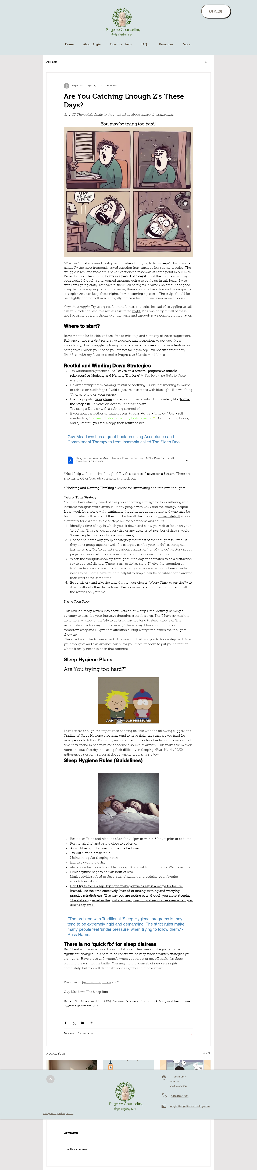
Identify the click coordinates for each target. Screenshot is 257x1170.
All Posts (51, 61)
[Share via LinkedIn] (82, 1023)
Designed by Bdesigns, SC (58, 1113)
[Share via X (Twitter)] (74, 1023)
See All (207, 1053)
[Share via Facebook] (65, 1023)
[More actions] (191, 86)
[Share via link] (91, 1023)
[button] (187, 44)
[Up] (50, 1079)
